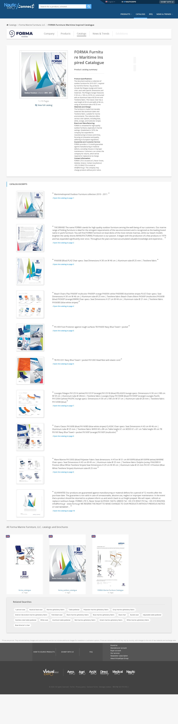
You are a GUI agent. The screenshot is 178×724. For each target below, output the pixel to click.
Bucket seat (134, 615)
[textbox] (62, 6)
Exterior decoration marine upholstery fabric (31, 615)
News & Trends (163, 14)
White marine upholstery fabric (138, 620)
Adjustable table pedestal (152, 615)
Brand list (114, 645)
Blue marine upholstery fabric (103, 615)
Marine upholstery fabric (56, 610)
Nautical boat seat (35, 610)
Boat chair (122, 615)
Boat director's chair (22, 625)
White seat (44, 620)
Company (49, 33)
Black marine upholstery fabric (78, 615)
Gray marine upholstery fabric (123, 610)
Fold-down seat (56, 615)
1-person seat (20, 610)
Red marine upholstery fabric (85, 620)
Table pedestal (74, 610)
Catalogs (140, 14)
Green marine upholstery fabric (111, 620)
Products (125, 14)
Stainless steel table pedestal (25, 620)
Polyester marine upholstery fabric (96, 610)
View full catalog (45, 105)
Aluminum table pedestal (61, 620)
